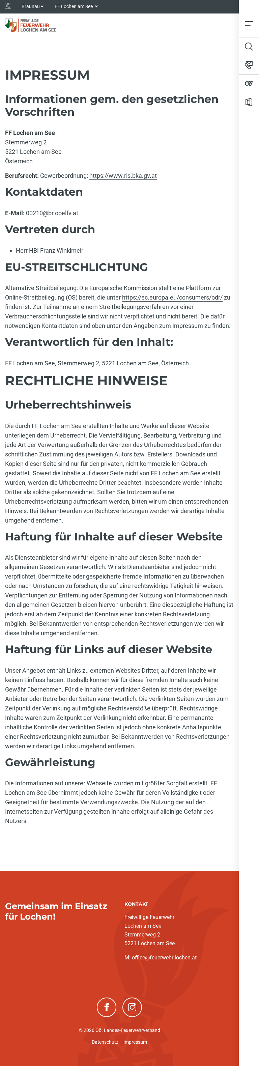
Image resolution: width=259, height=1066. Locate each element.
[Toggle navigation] (249, 25)
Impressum (135, 1042)
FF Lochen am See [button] (74, 6)
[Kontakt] (249, 65)
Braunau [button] (31, 6)
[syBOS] (249, 84)
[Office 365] (249, 102)
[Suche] (249, 46)
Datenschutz (105, 1042)
